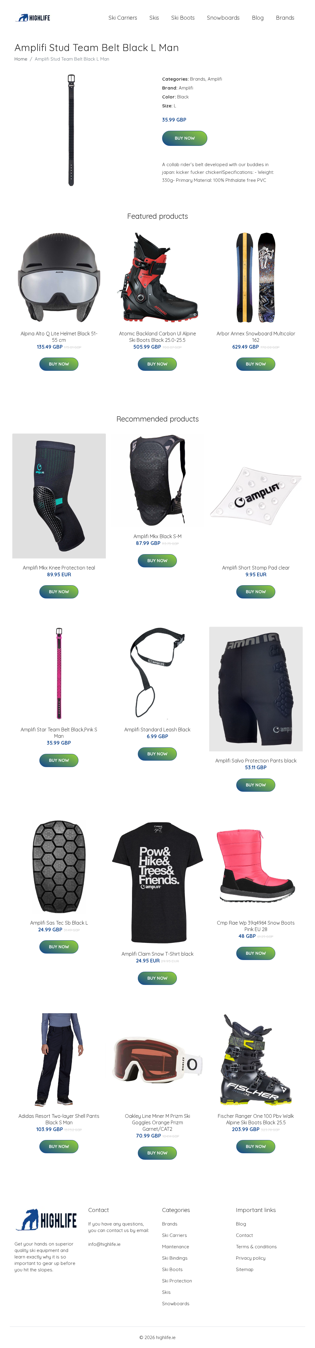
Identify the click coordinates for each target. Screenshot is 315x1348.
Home (20, 59)
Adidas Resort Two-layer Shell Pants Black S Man (58, 1119)
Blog (258, 17)
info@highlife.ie (104, 1244)
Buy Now (185, 138)
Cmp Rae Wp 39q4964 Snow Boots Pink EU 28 (256, 926)
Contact (244, 1235)
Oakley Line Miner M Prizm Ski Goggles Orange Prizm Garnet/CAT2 (157, 1122)
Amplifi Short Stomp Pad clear (256, 568)
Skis (154, 17)
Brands (285, 17)
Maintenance (175, 1247)
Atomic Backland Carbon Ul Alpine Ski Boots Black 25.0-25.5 (157, 336)
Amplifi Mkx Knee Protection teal (59, 568)
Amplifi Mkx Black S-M (157, 536)
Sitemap (244, 1269)
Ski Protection (177, 1281)
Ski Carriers (123, 17)
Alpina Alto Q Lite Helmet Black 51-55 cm (59, 336)
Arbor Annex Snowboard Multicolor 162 (256, 336)
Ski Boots (183, 17)
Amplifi (215, 79)
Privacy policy (250, 1258)
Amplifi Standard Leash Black (157, 729)
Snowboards (223, 17)
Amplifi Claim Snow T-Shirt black (157, 954)
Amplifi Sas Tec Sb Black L (59, 923)
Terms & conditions (256, 1247)
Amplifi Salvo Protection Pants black (256, 761)
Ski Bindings (175, 1258)
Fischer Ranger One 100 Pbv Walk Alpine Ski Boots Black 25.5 (256, 1119)
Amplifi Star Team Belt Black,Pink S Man (59, 732)
